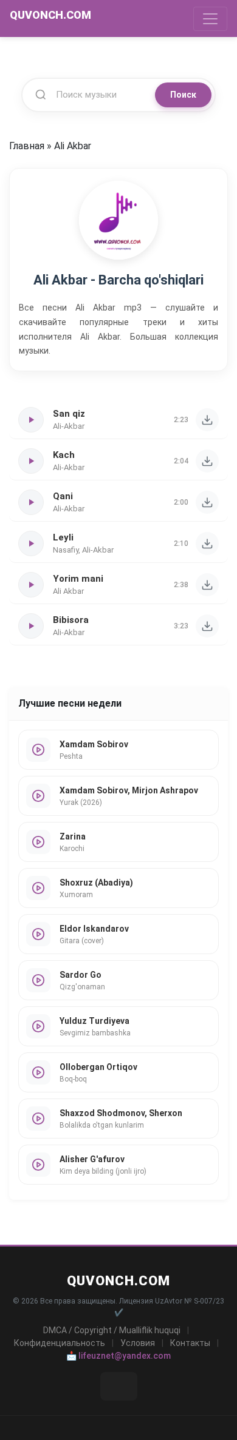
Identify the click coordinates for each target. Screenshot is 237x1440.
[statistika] (118, 1386)
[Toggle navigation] (210, 19)
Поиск (183, 94)
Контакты (190, 1343)
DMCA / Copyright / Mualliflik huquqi (111, 1330)
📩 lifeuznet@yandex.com (118, 1356)
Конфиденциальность (59, 1343)
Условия (137, 1343)
